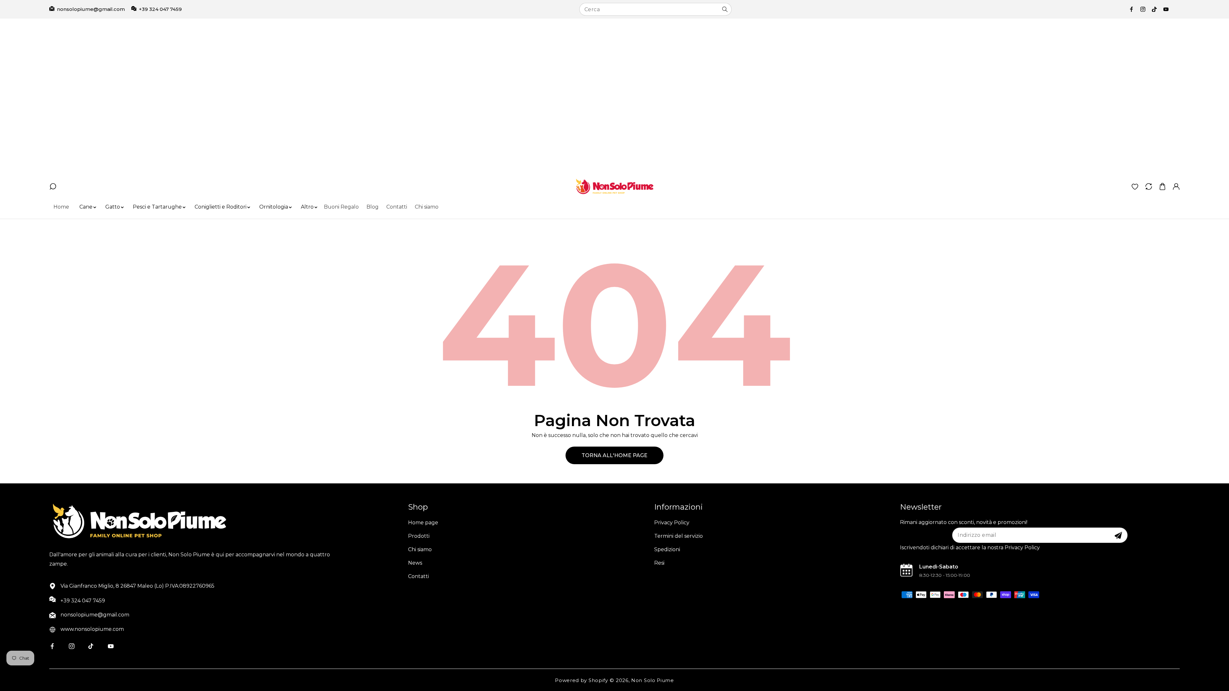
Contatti (418, 576)
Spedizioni (667, 549)
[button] (85, 207)
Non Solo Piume (652, 680)
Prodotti (419, 536)
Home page (423, 523)
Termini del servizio (678, 536)
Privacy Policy (671, 523)
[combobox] (655, 9)
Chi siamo (420, 549)
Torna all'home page (614, 455)
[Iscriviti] (1118, 535)
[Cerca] (725, 9)
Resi (659, 563)
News (415, 563)
